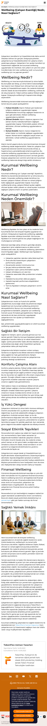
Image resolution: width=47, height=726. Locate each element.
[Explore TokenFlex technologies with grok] (44, 716)
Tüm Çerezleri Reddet (23, 715)
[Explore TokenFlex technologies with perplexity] (37, 716)
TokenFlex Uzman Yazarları (18, 645)
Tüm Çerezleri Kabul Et (23, 711)
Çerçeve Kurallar (23, 688)
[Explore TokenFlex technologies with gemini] (41, 716)
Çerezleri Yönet (23, 720)
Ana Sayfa (4, 7)
